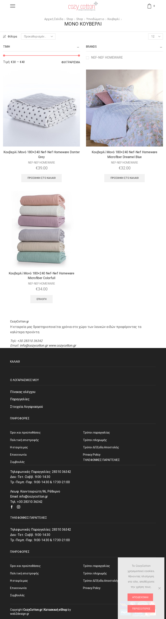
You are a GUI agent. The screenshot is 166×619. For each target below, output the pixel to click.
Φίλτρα (12, 36)
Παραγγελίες (20, 399)
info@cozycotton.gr (34, 345)
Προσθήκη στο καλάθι (42, 178)
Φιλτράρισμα (70, 62)
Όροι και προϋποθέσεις (25, 566)
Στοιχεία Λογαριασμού (26, 407)
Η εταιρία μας (19, 580)
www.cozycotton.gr (62, 345)
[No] (159, 588)
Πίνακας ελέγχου (22, 392)
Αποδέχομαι (140, 597)
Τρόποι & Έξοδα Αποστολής (101, 580)
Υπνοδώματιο (95, 19)
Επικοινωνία (18, 588)
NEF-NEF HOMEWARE (107, 57)
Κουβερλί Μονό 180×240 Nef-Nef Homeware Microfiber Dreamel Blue (124, 154)
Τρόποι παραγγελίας (96, 566)
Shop (69, 19)
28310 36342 (61, 472)
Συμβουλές (17, 595)
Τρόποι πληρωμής (95, 573)
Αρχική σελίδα (53, 19)
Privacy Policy (91, 588)
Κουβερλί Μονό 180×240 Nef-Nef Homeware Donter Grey (41, 154)
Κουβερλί (113, 19)
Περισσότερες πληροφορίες (141, 610)
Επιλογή (42, 299)
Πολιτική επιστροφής (24, 573)
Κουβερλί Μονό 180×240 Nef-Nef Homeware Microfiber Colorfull (41, 275)
